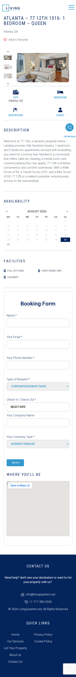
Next (16, 462)
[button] (8, 51)
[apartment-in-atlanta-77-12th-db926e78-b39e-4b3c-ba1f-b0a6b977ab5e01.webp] (43, 67)
